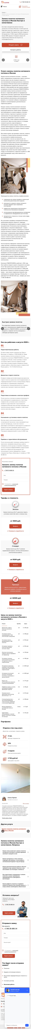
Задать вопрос (8, 489)
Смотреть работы (15, 50)
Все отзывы (26, 803)
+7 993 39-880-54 (25, 2)
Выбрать (15, 526)
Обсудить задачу (14, 45)
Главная (3, 12)
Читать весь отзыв (7, 818)
